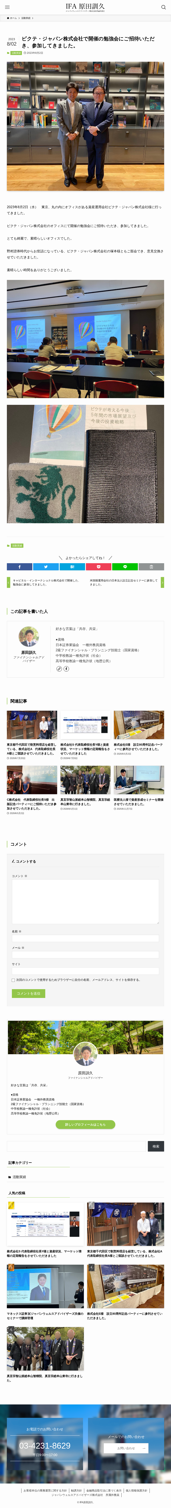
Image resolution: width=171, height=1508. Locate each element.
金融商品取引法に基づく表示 (104, 1490)
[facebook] (66, 669)
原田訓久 (28, 652)
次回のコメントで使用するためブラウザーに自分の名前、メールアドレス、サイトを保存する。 (79, 979)
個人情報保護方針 (136, 1490)
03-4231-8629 (44, 1445)
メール (18, 947)
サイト (16, 964)
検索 (156, 1146)
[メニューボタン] (7, 7)
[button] (19, 566)
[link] (59, 669)
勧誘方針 (76, 1490)
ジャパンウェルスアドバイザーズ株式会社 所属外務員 (85, 1494)
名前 (16, 931)
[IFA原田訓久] (85, 7)
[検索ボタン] (163, 7)
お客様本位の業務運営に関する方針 (45, 1490)
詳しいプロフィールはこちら (85, 1124)
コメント (19, 876)
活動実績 (16, 53)
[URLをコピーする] (151, 566)
